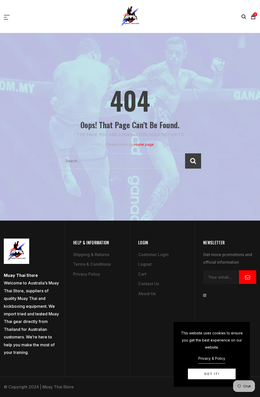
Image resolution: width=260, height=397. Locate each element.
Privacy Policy (86, 274)
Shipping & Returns (91, 254)
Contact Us (148, 283)
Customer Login (153, 254)
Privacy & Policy (211, 358)
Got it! (212, 374)
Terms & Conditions (92, 264)
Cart (142, 274)
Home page (144, 144)
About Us (147, 293)
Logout (145, 264)
